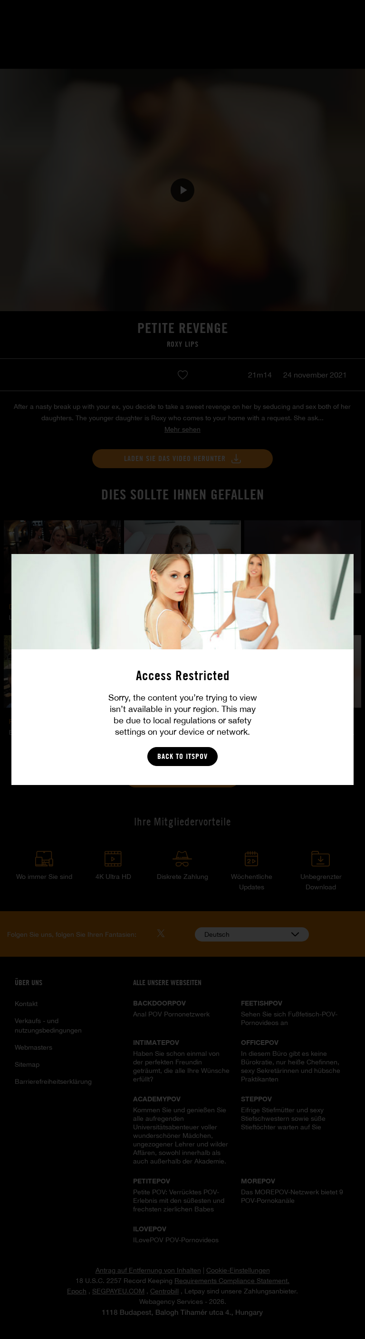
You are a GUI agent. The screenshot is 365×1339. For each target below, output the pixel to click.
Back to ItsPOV (182, 756)
